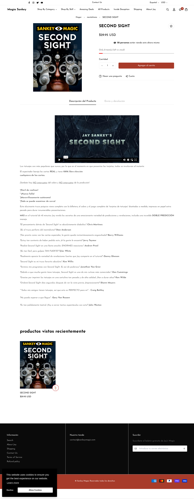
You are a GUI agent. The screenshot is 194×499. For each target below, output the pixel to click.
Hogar (79, 17)
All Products (104, 9)
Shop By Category (46, 9)
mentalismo (92, 17)
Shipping (138, 9)
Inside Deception (121, 9)
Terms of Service (14, 457)
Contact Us (97, 2)
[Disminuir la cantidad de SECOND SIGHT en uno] (102, 66)
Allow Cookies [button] (35, 490)
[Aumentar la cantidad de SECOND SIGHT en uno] (113, 66)
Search (10, 440)
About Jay (151, 9)
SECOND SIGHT (28, 393)
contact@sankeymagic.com (82, 440)
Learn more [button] (13, 482)
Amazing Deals (87, 9)
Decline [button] (10, 490)
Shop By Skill (67, 9)
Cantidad (103, 59)
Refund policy (13, 461)
